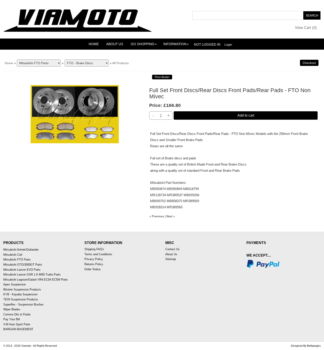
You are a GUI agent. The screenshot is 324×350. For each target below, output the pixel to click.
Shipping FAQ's (94, 249)
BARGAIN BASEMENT (18, 329)
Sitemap (170, 259)
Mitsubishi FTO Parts (17, 259)
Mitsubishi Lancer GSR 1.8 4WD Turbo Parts (32, 274)
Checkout (309, 63)
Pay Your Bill (11, 319)
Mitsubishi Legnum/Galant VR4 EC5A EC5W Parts (35, 279)
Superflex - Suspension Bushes (23, 304)
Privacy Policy (93, 259)
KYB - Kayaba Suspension (20, 294)
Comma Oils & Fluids (17, 314)
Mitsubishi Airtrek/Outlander (21, 249)
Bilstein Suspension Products (22, 289)
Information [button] (174, 44)
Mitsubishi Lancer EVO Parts (22, 269)
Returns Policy (93, 264)
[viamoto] (78, 19)
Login (228, 44)
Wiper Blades (11, 309)
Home (94, 44)
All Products (120, 63)
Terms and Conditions (98, 254)
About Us (114, 44)
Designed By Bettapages (306, 345)
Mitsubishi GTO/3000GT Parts (22, 264)
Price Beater (162, 77)
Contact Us (172, 249)
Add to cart (245, 115)
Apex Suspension (14, 284)
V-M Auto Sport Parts (16, 324)
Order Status (92, 269)
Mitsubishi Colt (12, 254)
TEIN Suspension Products (20, 299)
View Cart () (306, 28)
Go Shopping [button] (143, 44)
